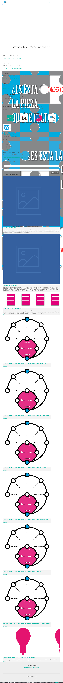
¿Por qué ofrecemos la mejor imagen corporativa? (12, 58)
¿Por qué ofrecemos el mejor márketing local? (11, 78)
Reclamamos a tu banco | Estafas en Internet (31, 667)
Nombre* (5, 164)
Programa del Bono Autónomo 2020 (10, 285)
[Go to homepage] (5, 2)
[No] (58, 682)
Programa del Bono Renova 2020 (9, 227)
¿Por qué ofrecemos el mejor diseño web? (10, 88)
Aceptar (56, 682)
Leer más (5, 233)
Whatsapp (8, 149)
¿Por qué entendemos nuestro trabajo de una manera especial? (14, 157)
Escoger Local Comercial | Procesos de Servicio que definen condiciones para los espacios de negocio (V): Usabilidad (24, 363)
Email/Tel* (6, 168)
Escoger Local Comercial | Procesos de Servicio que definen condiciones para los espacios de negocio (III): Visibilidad (25, 467)
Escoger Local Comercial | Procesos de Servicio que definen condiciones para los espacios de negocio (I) (22, 571)
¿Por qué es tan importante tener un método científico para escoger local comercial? (19, 657)
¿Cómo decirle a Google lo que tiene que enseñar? (12, 308)
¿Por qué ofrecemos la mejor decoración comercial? (12, 68)
